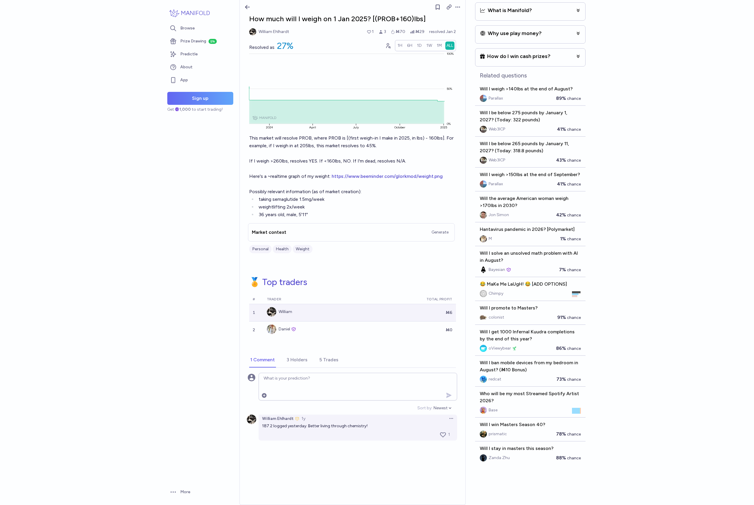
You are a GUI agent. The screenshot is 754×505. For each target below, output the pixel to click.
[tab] (262, 360)
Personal (260, 248)
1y (303, 418)
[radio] (400, 46)
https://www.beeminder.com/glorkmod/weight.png (387, 176)
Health (282, 248)
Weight (303, 248)
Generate (440, 232)
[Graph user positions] (388, 45)
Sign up (200, 98)
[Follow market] (438, 7)
